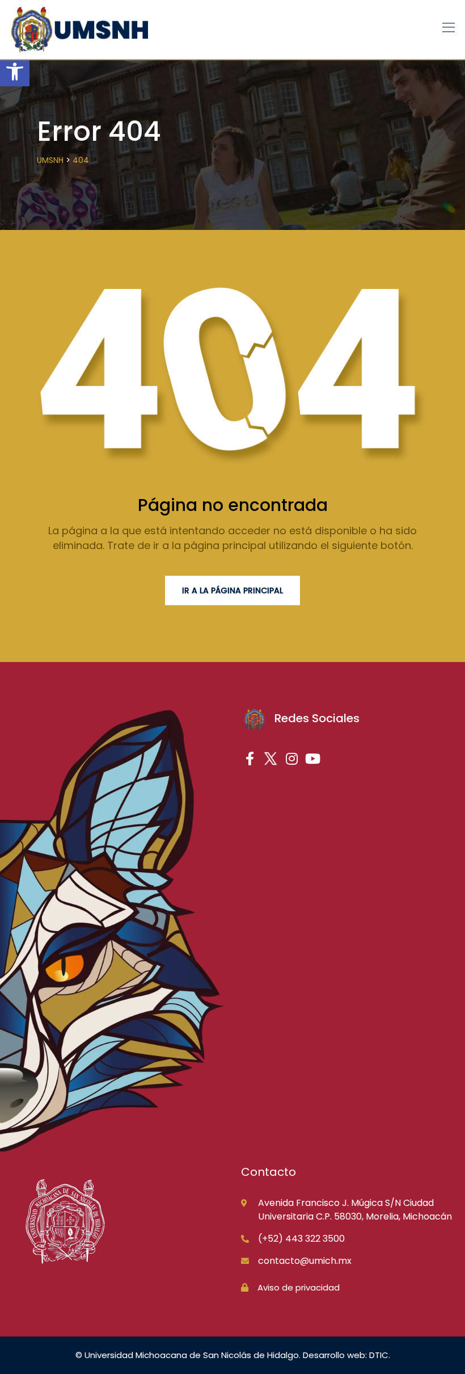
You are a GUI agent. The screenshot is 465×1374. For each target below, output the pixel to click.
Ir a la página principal (232, 590)
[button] (14, 71)
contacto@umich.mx (305, 1260)
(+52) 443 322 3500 (301, 1238)
